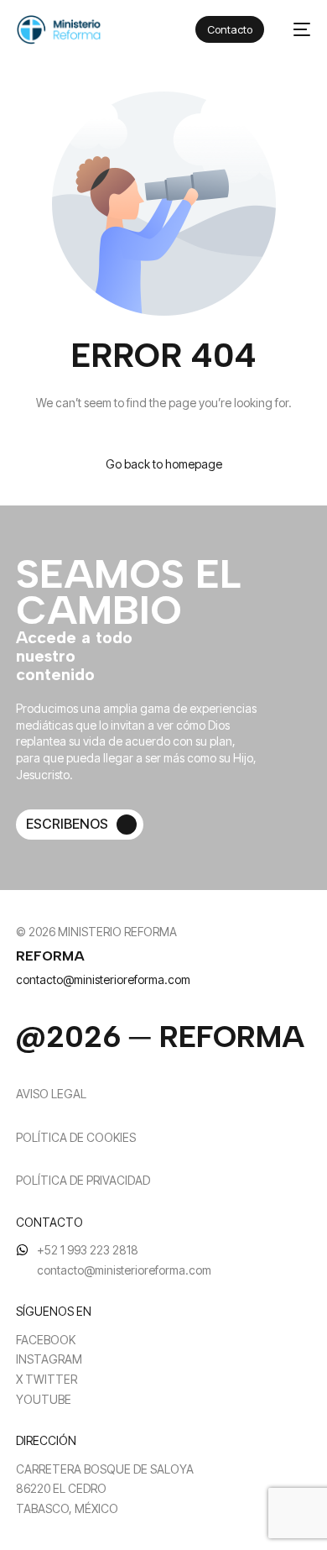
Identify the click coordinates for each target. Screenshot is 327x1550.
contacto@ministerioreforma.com (103, 979)
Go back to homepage (164, 464)
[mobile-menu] (295, 30)
